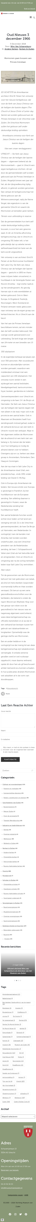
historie (5, 1041)
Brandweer (6, 1008)
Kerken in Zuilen (26, 49)
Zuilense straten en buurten (13, 926)
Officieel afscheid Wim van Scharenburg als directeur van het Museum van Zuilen (18, 971)
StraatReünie (17, 1065)
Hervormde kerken (10, 862)
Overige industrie (10, 834)
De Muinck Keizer (9, 1028)
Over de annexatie (10, 816)
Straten (7, 939)
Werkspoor (7, 839)
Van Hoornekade (8, 1085)
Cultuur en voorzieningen (12, 784)
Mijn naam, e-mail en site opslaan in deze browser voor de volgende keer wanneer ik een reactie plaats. (19, 750)
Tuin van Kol (7, 1081)
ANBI (26, 1195)
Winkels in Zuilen (10, 843)
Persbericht (7, 876)
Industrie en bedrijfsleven (12, 825)
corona (5, 1016)
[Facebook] (10, 1214)
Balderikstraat (7, 998)
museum (6, 1045)
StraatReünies (7, 1069)
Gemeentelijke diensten (12, 793)
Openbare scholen (10, 889)
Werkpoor (6, 1098)
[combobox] (18, 1116)
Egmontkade (7, 1032)
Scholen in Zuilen (9, 880)
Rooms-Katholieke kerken (13, 866)
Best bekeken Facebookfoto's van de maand (16, 1003)
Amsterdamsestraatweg (11, 994)
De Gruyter (17, 1016)
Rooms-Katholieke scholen (13, 893)
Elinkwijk (20, 1032)
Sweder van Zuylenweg (10, 1073)
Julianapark (18, 1041)
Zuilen (6, 1102)
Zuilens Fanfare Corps (22, 1102)
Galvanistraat (7, 1037)
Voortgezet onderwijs (11, 898)
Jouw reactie (6, 711)
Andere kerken (11, 49)
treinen (21, 1077)
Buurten (7, 935)
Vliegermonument (9, 1094)
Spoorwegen (18, 1061)
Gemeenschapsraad (24, 1037)
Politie (21, 1057)
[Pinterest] (26, 1214)
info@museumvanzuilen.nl (11, 1188)
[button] (14, 980)
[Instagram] (15, 1214)
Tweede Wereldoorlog (12, 820)
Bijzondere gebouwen (12, 930)
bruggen (19, 1008)
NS (21, 1053)
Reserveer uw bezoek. (10, 1170)
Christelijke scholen (11, 884)
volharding (24, 1094)
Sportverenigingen (10, 921)
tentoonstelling (8, 1077)
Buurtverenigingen (10, 907)
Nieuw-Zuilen (8, 811)
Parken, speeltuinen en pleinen (15, 798)
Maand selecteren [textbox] (9, 1117)
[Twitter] (20, 1214)
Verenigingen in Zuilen (11, 903)
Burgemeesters (9, 807)
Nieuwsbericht (12, 688)
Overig (5, 871)
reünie (5, 1061)
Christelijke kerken (10, 857)
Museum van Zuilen (22, 1045)
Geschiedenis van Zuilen (12, 803)
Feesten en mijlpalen (11, 789)
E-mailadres (5, 739)
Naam (3, 731)
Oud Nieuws (8, 1057)
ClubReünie (22, 1012)
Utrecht (20, 1081)
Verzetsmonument (9, 1089)
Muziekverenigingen (11, 912)
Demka (6, 830)
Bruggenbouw (7, 1012)
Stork (5, 1065)
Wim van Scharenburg (20, 46)
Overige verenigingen (12, 916)
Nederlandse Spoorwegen (11, 1049)
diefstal (23, 1028)
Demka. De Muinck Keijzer (11, 1024)
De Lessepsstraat (8, 1020)
